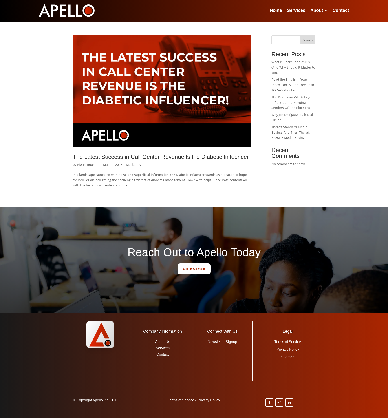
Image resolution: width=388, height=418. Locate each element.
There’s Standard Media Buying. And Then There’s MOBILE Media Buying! (290, 132)
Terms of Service (287, 342)
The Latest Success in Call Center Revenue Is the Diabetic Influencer (161, 156)
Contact (341, 10)
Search (307, 40)
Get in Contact (194, 268)
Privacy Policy (287, 349)
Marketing (133, 164)
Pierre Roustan (88, 164)
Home (276, 10)
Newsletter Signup (222, 342)
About (316, 10)
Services (296, 10)
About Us (162, 342)
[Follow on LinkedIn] (289, 402)
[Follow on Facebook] (269, 402)
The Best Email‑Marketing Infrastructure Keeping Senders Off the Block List (290, 102)
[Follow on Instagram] (279, 402)
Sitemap (287, 357)
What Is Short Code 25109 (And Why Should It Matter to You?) (293, 67)
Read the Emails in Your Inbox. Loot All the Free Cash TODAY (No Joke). (292, 84)
